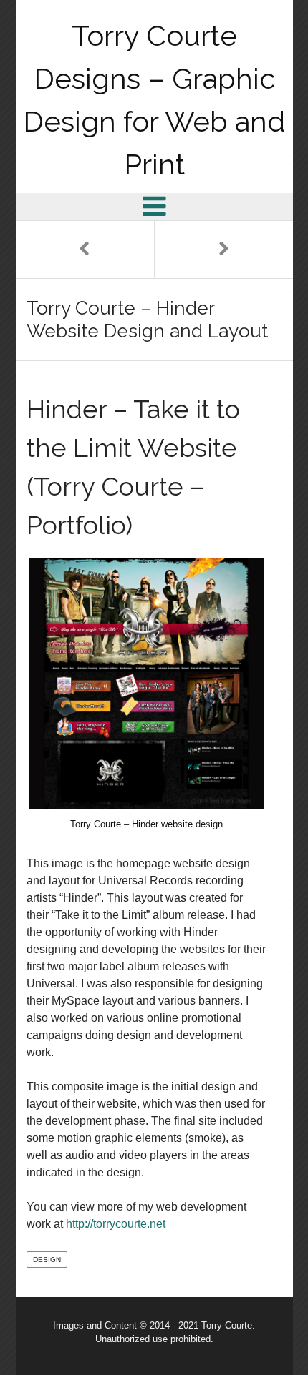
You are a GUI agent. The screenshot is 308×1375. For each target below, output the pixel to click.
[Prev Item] (85, 249)
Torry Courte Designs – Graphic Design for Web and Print (154, 100)
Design (47, 1259)
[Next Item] (223, 249)
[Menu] (154, 206)
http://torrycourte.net (115, 1224)
